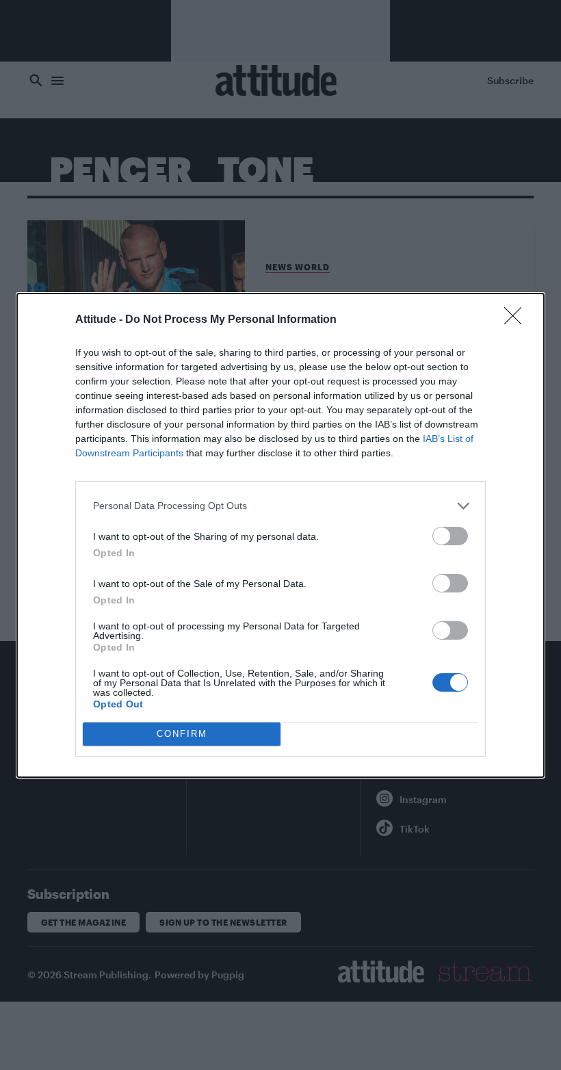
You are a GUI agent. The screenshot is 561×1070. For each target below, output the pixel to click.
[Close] (517, 320)
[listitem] (280, 506)
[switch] (450, 536)
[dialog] (280, 535)
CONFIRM (182, 734)
